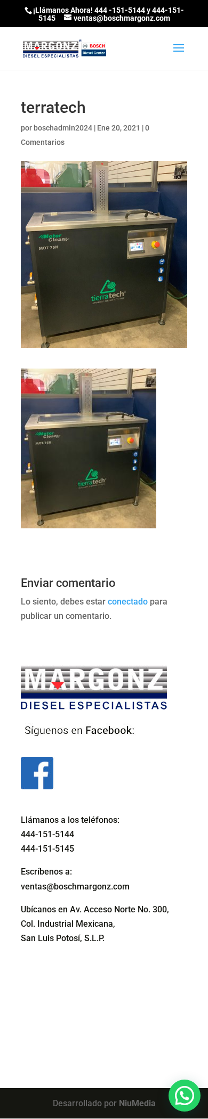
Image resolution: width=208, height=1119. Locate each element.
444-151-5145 (47, 849)
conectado (128, 602)
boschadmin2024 (63, 128)
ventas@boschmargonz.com (75, 886)
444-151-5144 (47, 834)
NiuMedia (137, 1103)
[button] (185, 1096)
